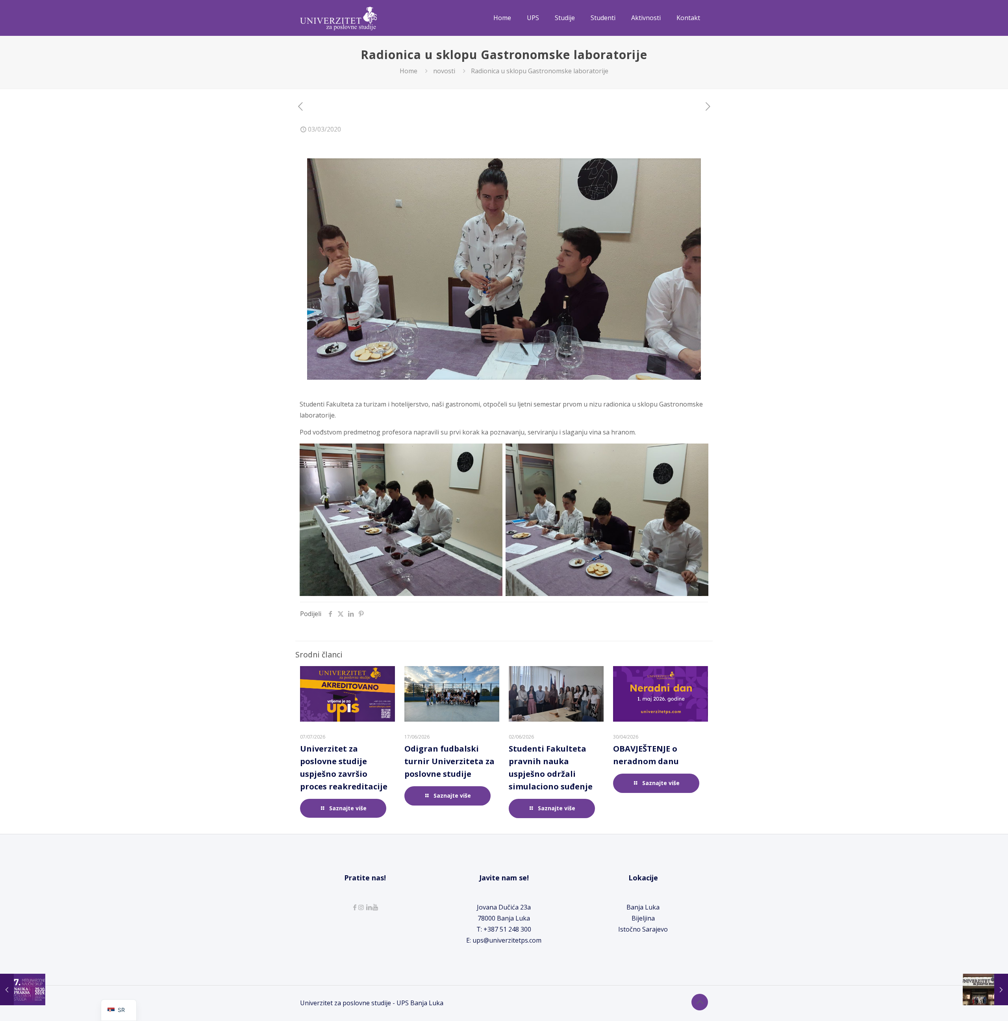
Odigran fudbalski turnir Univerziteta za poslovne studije (449, 761)
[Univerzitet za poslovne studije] (338, 17)
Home (408, 71)
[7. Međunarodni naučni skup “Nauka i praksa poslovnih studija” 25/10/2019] (22, 989)
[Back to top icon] (699, 1002)
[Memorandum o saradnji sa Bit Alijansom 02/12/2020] (985, 989)
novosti (444, 71)
